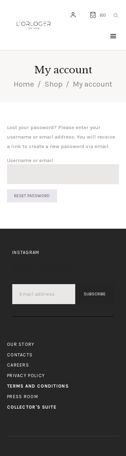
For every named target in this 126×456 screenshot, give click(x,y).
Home (24, 84)
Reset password (32, 195)
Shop (53, 84)
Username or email (30, 160)
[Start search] (116, 15)
